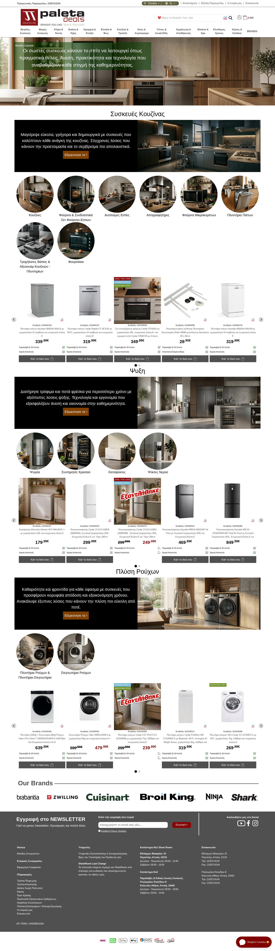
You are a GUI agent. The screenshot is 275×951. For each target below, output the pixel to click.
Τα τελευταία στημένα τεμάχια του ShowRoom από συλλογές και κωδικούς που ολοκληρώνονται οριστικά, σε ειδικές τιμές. (105, 869)
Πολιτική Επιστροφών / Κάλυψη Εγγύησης (39, 906)
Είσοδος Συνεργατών (28, 853)
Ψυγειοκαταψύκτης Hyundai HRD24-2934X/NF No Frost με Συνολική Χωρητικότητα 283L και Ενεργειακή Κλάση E (185, 533)
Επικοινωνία (252, 3)
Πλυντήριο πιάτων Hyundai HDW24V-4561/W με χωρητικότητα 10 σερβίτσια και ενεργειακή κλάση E (233, 332)
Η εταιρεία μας (24, 910)
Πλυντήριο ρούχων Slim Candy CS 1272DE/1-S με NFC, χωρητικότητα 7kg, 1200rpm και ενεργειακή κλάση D (233, 738)
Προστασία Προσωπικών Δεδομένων (36, 899)
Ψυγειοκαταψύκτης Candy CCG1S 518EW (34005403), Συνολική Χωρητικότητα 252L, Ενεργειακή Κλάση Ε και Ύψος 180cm (89, 533)
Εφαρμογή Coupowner (29, 867)
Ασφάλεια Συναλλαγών (29, 902)
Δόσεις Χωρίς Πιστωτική (29, 888)
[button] (230, 18)
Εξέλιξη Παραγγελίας (212, 3)
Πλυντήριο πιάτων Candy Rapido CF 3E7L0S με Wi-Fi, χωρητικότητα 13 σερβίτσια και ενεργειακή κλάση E (89, 332)
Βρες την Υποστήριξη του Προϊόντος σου (99, 857)
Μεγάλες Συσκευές (24, 45)
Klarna (20, 891)
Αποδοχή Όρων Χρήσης (113, 831)
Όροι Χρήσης (24, 895)
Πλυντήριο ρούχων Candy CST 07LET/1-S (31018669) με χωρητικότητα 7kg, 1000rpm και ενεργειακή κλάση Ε (137, 738)
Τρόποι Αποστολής (27, 884)
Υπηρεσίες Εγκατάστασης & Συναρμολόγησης (102, 853)
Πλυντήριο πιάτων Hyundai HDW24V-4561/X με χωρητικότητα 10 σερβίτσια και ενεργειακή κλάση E (42, 332)
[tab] (135, 365)
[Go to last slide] (13, 319)
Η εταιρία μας (234, 3)
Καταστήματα (190, 3)
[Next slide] (261, 319)
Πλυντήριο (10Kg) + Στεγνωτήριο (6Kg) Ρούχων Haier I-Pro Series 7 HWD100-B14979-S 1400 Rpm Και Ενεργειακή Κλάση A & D (42, 738)
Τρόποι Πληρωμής (27, 880)
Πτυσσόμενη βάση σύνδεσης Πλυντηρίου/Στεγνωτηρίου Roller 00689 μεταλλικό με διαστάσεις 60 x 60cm (185, 332)
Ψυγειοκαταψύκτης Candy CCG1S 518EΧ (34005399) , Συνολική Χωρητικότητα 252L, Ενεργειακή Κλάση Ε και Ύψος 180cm (137, 533)
